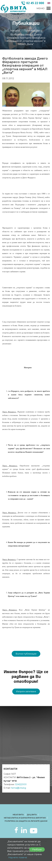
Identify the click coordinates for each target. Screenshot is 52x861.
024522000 (21, 784)
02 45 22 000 (35, 3)
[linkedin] (24, 830)
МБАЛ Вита (18, 815)
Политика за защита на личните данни (26, 821)
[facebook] (16, 830)
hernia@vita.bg (18, 788)
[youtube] (33, 830)
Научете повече (17, 857)
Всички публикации (26, 653)
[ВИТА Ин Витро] (14, 9)
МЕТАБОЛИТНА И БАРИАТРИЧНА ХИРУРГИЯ (25, 818)
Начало (14, 30)
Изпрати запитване (26, 691)
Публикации (32, 30)
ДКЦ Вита (32, 815)
